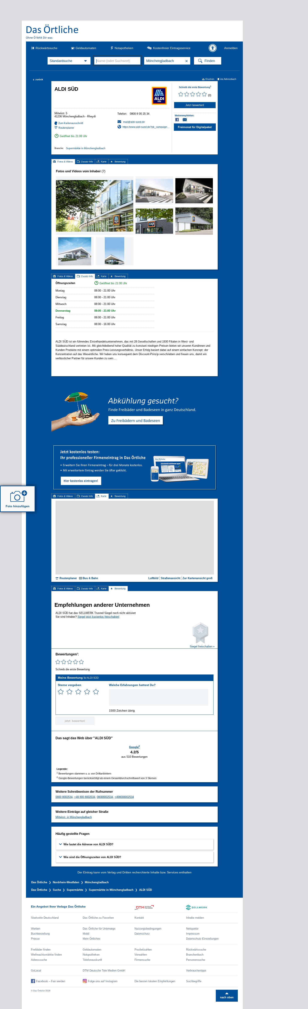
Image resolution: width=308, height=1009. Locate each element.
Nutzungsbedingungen (148, 928)
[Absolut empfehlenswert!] (96, 692)
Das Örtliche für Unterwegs (99, 928)
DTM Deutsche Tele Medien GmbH (104, 970)
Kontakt (139, 917)
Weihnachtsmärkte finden (46, 954)
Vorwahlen (141, 954)
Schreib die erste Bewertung (195, 87)
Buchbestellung (40, 933)
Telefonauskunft (92, 959)
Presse (35, 938)
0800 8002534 (64, 797)
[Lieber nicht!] (60, 692)
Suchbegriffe (193, 981)
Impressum (193, 933)
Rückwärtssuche (46, 48)
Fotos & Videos (65, 161)
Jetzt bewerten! (194, 105)
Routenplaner (66, 127)
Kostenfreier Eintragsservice (171, 48)
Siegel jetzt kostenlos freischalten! (98, 616)
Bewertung (120, 161)
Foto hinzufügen (18, 506)
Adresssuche (39, 959)
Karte (103, 161)
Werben (35, 928)
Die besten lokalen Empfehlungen (155, 981)
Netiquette (192, 928)
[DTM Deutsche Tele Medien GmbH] (160, 907)
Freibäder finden (40, 949)
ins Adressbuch (228, 79)
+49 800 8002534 (84, 797)
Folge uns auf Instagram (103, 981)
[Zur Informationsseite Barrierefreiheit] (213, 48)
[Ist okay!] (78, 692)
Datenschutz (142, 933)
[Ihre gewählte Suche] (69, 61)
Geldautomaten (86, 48)
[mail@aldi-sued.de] (131, 121)
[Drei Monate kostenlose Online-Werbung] (134, 447)
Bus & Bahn (90, 578)
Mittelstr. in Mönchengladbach (74, 817)
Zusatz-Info (87, 161)
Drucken (209, 79)
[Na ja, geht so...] (69, 692)
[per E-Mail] (187, 120)
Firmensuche (142, 959)
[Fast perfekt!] (87, 692)
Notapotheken (124, 48)
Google (134, 747)
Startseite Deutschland (45, 917)
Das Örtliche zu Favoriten (98, 917)
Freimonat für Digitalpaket (195, 127)
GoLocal (36, 970)
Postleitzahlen (143, 949)
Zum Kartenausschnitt (70, 123)
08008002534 (105, 797)
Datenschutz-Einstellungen (202, 938)
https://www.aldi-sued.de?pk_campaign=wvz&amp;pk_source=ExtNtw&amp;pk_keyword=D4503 (146, 127)
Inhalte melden (195, 917)
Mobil (86, 933)
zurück (38, 79)
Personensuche (195, 959)
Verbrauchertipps (196, 970)
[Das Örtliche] (52, 31)
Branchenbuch (194, 954)
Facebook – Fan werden (50, 981)
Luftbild (153, 578)
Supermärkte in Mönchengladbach (85, 148)
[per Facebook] (177, 120)
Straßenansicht (170, 578)
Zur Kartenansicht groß (197, 578)
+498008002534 (124, 797)
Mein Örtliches (91, 938)
